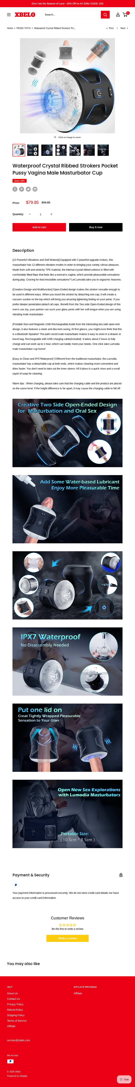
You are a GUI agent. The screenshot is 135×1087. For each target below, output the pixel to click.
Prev (111, 28)
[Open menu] (9, 14)
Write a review (67, 938)
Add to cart (39, 227)
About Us (12, 993)
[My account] (118, 15)
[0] (125, 15)
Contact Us (13, 998)
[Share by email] (35, 189)
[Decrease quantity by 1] (30, 214)
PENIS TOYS (24, 28)
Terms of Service (17, 1020)
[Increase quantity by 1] (51, 214)
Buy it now (95, 227)
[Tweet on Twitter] (28, 189)
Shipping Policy (16, 1015)
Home (10, 28)
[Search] (105, 15)
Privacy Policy (15, 1004)
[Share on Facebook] (14, 189)
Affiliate (11, 1026)
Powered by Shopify (17, 1076)
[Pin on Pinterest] (21, 189)
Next (123, 28)
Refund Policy (15, 1009)
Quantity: (18, 214)
